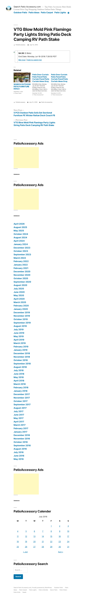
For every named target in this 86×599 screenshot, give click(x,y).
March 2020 (20, 302)
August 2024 (20, 237)
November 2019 (22, 316)
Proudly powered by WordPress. (42, 587)
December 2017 (22, 394)
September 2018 (22, 363)
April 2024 (19, 241)
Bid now (21, 60)
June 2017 (19, 414)
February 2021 (21, 268)
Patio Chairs (63, 590)
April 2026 (19, 224)
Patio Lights (60, 12)
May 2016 (19, 459)
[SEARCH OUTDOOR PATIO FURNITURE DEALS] (22, 77)
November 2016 (22, 438)
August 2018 (20, 367)
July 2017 (18, 411)
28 (43, 547)
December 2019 (22, 312)
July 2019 (19, 329)
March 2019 (20, 343)
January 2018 (20, 391)
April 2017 (19, 421)
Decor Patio (53, 590)
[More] (68, 13)
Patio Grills (17, 592)
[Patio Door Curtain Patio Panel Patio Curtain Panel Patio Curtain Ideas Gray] (41, 84)
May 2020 (19, 295)
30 (60, 547)
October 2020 (21, 278)
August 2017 (20, 408)
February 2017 (21, 428)
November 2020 (22, 275)
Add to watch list (34, 60)
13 (34, 536)
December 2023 (22, 247)
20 (34, 541)
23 (60, 541)
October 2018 (21, 360)
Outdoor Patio (20, 12)
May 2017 (19, 418)
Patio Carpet (47, 12)
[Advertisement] (26, 157)
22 (51, 541)
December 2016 (22, 435)
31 (68, 547)
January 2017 (20, 432)
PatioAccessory (20, 45)
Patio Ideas (34, 12)
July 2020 (19, 288)
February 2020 (21, 305)
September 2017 (22, 404)
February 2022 (21, 261)
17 (68, 536)
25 (18, 547)
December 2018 (22, 353)
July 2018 (19, 370)
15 (51, 536)
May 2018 (19, 377)
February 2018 (21, 387)
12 (26, 536)
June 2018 (19, 374)
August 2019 (20, 326)
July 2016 (19, 452)
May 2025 (19, 230)
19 (26, 541)
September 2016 (22, 445)
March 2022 (20, 258)
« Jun (25, 552)
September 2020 (22, 282)
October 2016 (21, 442)
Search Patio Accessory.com (27, 6)
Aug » (60, 552)
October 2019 (21, 319)
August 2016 (20, 449)
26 (26, 547)
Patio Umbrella (43, 590)
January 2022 (21, 264)
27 (34, 547)
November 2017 (22, 397)
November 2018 (22, 357)
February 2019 (21, 346)
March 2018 (20, 384)
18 (18, 541)
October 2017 (21, 401)
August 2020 (20, 285)
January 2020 (21, 309)
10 (68, 531)
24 (68, 541)
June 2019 (19, 333)
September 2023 (22, 254)
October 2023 (21, 251)
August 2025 (20, 227)
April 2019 (19, 339)
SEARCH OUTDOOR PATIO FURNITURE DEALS (22, 86)
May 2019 (19, 336)
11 (18, 536)
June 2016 (19, 455)
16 (60, 536)
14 (43, 536)
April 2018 (19, 380)
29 (51, 547)
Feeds (24, 592)
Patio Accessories (46, 102)
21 (43, 541)
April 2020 (19, 299)
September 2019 (22, 322)
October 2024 (21, 234)
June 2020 (19, 292)
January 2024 (21, 244)
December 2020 (22, 271)
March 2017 (20, 425)
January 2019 (20, 350)
